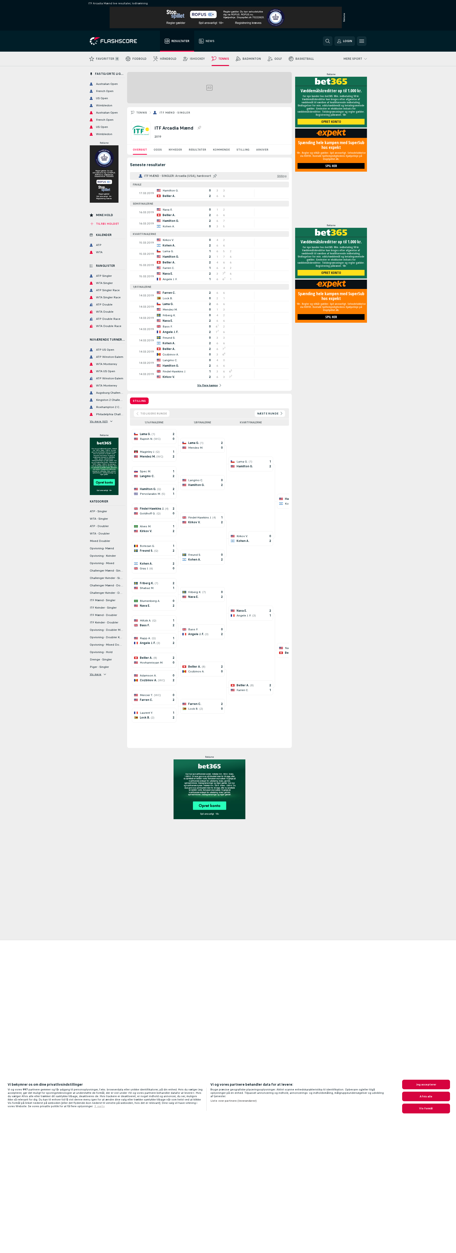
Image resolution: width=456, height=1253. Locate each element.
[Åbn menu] (361, 41)
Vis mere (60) (99, 421)
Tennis (141, 112)
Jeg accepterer (426, 1084)
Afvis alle (426, 1096)
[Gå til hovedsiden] (117, 41)
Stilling (242, 149)
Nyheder (175, 149)
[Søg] (327, 41)
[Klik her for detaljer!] (209, 193)
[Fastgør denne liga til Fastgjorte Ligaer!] (199, 128)
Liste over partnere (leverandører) (233, 1100)
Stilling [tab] (139, 401)
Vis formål (426, 1108)
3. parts (99, 1106)
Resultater (197, 149)
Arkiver (262, 149)
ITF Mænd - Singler (174, 112)
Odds (158, 149)
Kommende (221, 149)
